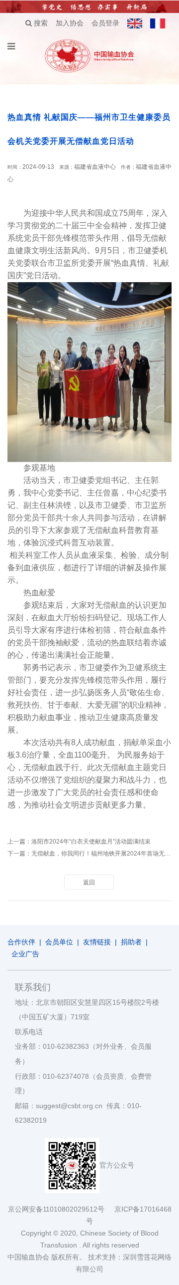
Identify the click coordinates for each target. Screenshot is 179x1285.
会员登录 (105, 23)
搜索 (40, 23)
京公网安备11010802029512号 (61, 1209)
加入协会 (70, 23)
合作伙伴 (21, 942)
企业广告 (25, 954)
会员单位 (59, 942)
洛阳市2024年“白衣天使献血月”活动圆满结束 (91, 841)
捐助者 (131, 942)
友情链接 (97, 942)
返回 (89, 882)
